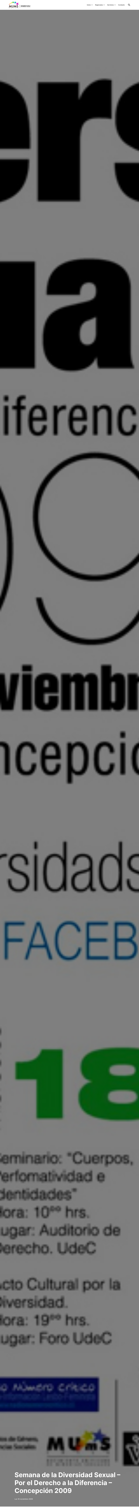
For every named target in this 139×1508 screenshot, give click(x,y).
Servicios (110, 5)
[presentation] (92, 5)
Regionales (99, 5)
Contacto (121, 5)
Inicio (89, 5)
